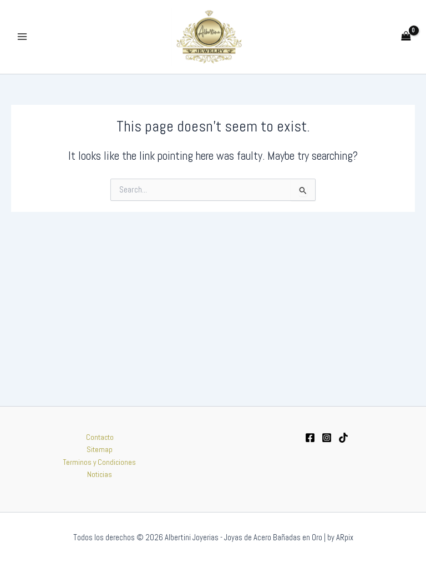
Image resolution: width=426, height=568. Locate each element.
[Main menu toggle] (22, 37)
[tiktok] (343, 438)
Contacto (100, 437)
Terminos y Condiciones (99, 462)
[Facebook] (310, 438)
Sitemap (100, 449)
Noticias (99, 474)
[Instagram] (327, 438)
